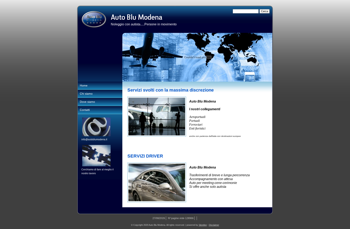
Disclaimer (214, 225)
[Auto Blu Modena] (94, 19)
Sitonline (203, 225)
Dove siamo (87, 101)
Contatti (85, 109)
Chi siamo (86, 93)
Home (84, 85)
